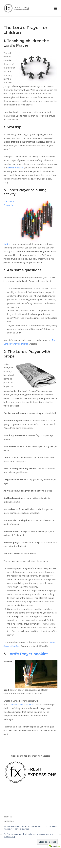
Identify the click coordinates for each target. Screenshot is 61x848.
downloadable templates (22, 704)
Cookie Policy (9, 836)
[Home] (16, 8)
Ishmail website (15, 167)
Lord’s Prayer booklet (28, 654)
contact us (9, 820)
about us (8, 816)
